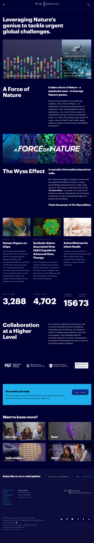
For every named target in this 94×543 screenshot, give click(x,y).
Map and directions (24, 497)
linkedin (61, 519)
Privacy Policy (17, 525)
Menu (3, 4)
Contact (5, 499)
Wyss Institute (47, 3)
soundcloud (89, 519)
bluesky (72, 519)
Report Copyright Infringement (14, 527)
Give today (80, 392)
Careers (5, 497)
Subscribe (86, 476)
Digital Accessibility (30, 525)
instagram (67, 519)
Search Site (88, 4)
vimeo (78, 519)
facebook (83, 519)
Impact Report (8, 495)
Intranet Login (8, 504)
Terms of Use (7, 525)
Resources (6, 502)
